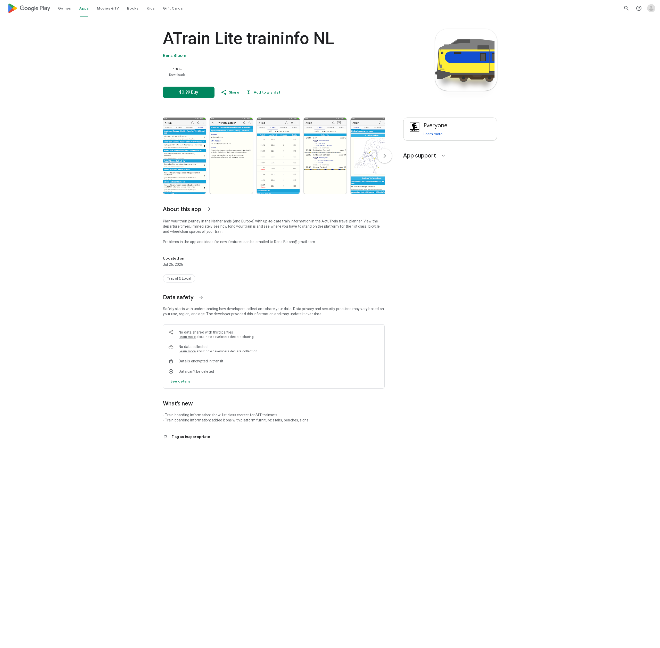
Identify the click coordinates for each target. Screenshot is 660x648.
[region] (266, 71)
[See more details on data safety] (180, 381)
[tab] (64, 8)
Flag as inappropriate (186, 436)
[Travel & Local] (179, 278)
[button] (184, 156)
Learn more (187, 337)
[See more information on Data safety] (201, 297)
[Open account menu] (651, 8)
